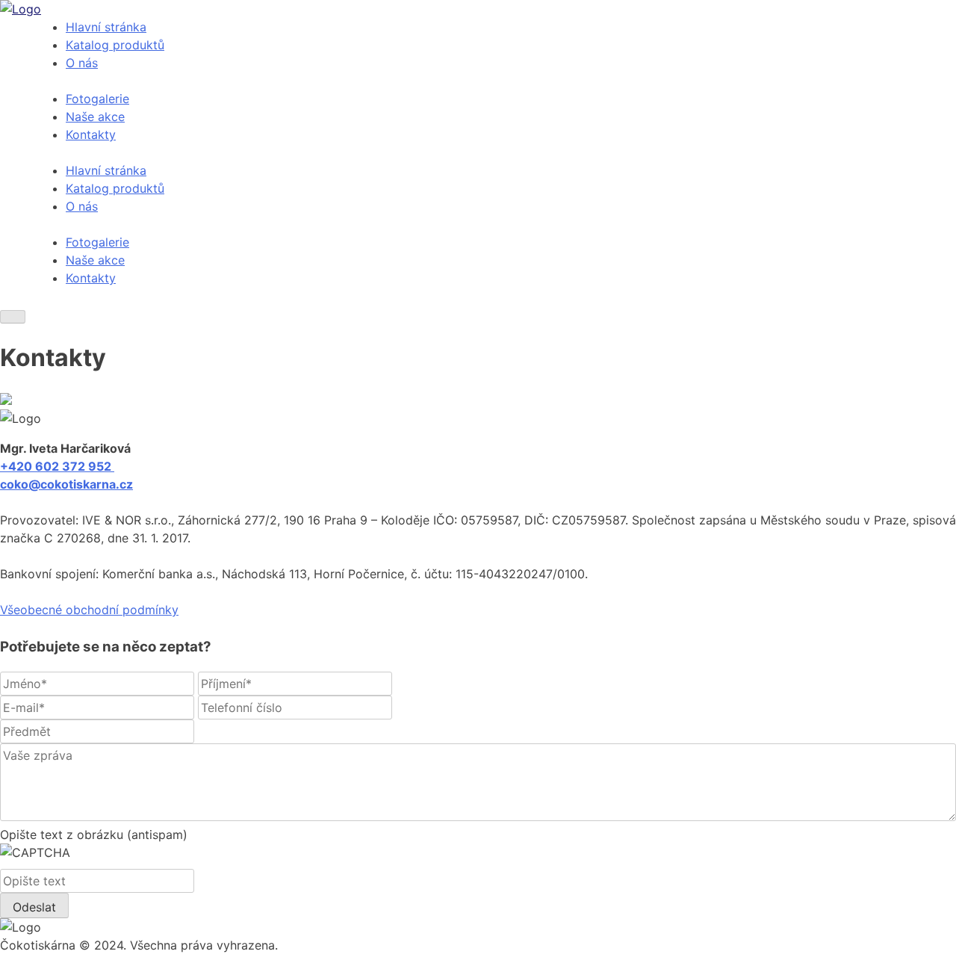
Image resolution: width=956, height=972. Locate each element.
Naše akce (95, 116)
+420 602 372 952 (57, 466)
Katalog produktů (115, 44)
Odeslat (34, 907)
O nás (82, 62)
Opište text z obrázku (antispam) (93, 834)
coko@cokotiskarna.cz (66, 484)
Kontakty (91, 134)
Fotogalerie (97, 98)
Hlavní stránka (106, 26)
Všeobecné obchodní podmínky (89, 609)
